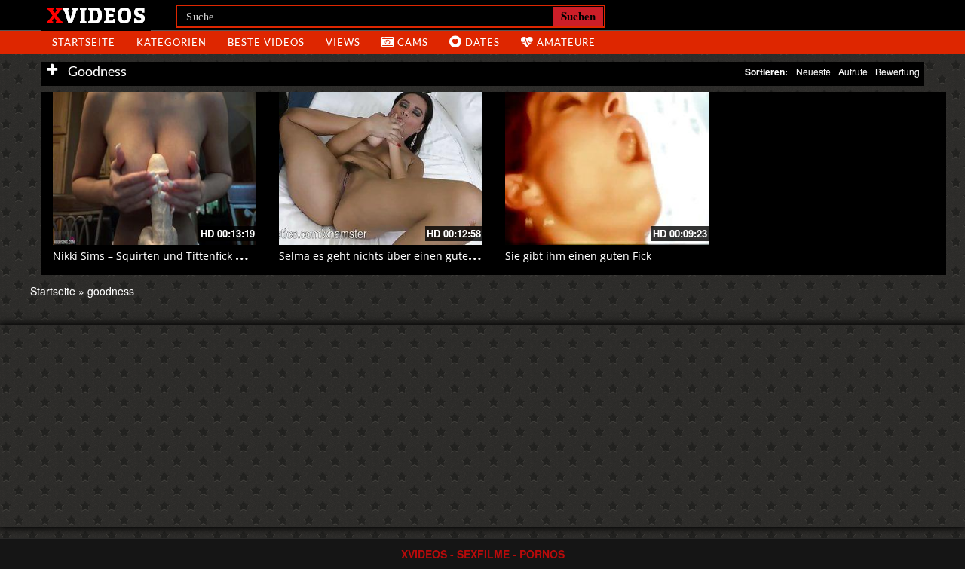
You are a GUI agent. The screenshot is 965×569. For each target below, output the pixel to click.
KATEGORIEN (171, 42)
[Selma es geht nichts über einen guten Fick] (380, 168)
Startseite (52, 290)
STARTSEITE (83, 42)
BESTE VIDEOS (266, 42)
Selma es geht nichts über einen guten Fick (388, 256)
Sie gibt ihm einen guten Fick (578, 256)
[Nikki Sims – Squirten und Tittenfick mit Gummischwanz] (154, 168)
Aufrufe (853, 71)
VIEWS (343, 42)
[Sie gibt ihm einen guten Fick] (607, 168)
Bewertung (897, 71)
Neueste (813, 71)
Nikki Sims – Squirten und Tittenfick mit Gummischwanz (194, 256)
